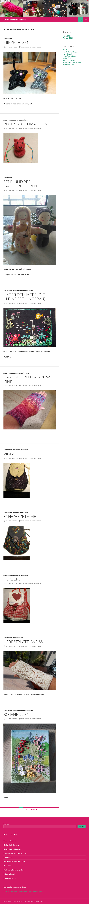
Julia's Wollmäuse (20, 120)
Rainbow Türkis (9, 857)
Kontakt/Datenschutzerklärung (12, 901)
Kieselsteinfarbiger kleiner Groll (15, 853)
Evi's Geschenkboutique (14, 19)
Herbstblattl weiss (23, 641)
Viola (8, 453)
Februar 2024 (68, 38)
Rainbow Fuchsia (9, 841)
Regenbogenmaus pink (26, 124)
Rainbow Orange (9, 878)
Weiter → (35, 810)
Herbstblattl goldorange (12, 849)
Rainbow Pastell (9, 874)
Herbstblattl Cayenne (11, 845)
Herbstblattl (18, 638)
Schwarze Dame (19, 516)
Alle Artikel (8, 38)
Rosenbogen (16, 714)
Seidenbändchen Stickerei (23, 291)
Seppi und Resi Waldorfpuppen (20, 183)
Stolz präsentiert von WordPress (34, 901)
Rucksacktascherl (20, 450)
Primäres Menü (86, 19)
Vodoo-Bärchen (68, 64)
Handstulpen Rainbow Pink (26, 379)
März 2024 (67, 36)
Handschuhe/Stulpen (21, 373)
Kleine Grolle (67, 58)
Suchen (6, 824)
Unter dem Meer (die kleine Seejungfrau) (24, 296)
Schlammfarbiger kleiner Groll (14, 862)
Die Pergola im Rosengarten (13, 870)
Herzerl (11, 579)
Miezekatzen (16, 42)
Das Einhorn (7, 866)
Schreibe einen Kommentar (31, 47)
